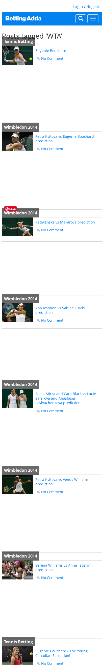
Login (78, 6)
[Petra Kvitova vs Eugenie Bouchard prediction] (17, 141)
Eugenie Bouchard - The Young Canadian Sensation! (61, 653)
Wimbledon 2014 (20, 127)
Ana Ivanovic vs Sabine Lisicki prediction (60, 310)
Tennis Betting (18, 41)
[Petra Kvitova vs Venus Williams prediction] (17, 484)
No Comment (52, 58)
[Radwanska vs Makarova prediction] (17, 226)
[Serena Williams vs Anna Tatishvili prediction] (17, 570)
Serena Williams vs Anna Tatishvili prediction (64, 567)
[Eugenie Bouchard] (17, 55)
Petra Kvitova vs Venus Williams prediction (62, 481)
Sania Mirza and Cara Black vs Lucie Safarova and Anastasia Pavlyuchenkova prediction (65, 398)
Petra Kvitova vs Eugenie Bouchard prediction (64, 138)
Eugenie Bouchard (50, 50)
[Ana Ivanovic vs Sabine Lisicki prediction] (17, 312)
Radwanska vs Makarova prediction (65, 222)
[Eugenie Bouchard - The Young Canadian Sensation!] (17, 655)
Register (94, 6)
